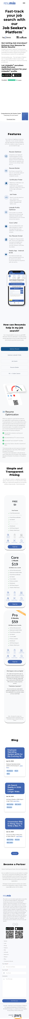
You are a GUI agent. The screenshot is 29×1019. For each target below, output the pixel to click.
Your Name (5, 964)
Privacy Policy (10, 1010)
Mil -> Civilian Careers (14, 373)
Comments (4, 976)
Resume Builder (14, 367)
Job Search (14, 361)
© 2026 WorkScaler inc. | (9, 1009)
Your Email (5, 970)
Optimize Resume (14, 349)
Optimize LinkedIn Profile (14, 355)
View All (15, 853)
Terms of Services (18, 1010)
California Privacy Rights (21, 1009)
